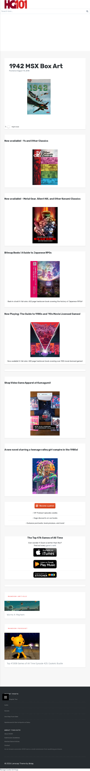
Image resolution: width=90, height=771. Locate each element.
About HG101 (8, 734)
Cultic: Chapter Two (10, 699)
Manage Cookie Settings (9, 770)
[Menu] (5, 697)
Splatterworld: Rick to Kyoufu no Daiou (17, 722)
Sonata (6, 711)
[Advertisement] (45, 33)
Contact (7, 745)
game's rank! (51, 545)
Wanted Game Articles (12, 741)
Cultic (6, 705)
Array (31, 763)
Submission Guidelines (12, 738)
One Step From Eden (11, 716)
